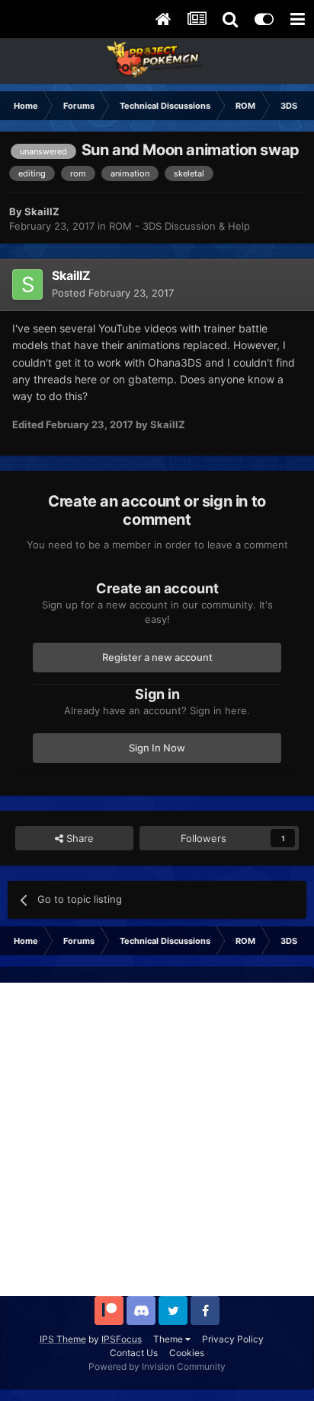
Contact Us (134, 1352)
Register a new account (157, 657)
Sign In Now (157, 748)
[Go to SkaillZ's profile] (27, 284)
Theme (169, 1339)
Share (78, 838)
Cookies (186, 1352)
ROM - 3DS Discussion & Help (179, 226)
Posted (113, 293)
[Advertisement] (157, 1139)
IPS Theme (63, 1339)
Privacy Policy (233, 1339)
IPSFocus (121, 1339)
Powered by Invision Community (157, 1366)
